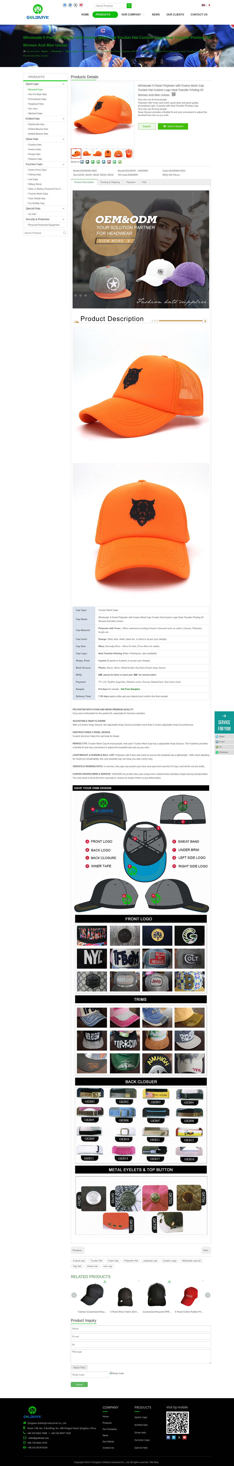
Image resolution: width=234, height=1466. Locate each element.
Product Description (84, 182)
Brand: (121, 170)
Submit (79, 1384)
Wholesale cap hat (191, 1260)
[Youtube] (81, 5)
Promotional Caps (37, 99)
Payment (130, 182)
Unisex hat (92, 1266)
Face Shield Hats (37, 198)
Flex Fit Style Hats (37, 94)
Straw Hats (32, 139)
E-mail (222, 742)
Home (106, 1416)
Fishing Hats (34, 174)
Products (107, 1423)
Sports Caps (141, 1417)
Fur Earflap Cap (36, 203)
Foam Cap (113, 1260)
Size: (75, 175)
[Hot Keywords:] (129, 5)
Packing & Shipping (110, 182)
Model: (76, 170)
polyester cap (150, 1260)
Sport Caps (32, 84)
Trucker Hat (96, 1260)
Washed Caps (35, 113)
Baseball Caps (35, 89)
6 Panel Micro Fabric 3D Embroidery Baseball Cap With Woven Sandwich (124, 1311)
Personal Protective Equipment (43, 225)
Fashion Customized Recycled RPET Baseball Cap (92, 1311)
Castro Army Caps (37, 169)
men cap (107, 1266)
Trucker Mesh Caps (38, 193)
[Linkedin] (70, 5)
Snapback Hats (36, 104)
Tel (220, 747)
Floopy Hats (34, 154)
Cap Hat (77, 1266)
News (105, 1435)
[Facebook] (65, 5)
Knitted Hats (33, 118)
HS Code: (123, 175)
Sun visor (33, 108)
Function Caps (34, 164)
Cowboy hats (34, 144)
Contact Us (108, 1447)
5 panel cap (79, 1260)
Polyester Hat (131, 1260)
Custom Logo (169, 1260)
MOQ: (166, 175)
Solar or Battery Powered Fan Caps (46, 189)
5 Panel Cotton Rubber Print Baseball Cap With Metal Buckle (189, 1311)
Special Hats (33, 208)
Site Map (154, 1462)
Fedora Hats (34, 149)
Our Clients (108, 1441)
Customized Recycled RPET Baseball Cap (157, 1311)
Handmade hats (36, 124)
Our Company (110, 1429)
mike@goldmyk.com (38, 1438)
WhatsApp (223, 752)
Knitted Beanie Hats (38, 129)
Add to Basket (175, 126)
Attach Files (79, 1367)
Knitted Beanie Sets (38, 133)
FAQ (144, 182)
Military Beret (35, 184)
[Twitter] (76, 5)
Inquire (147, 126)
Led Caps (33, 179)
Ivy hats (32, 214)
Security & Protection (38, 219)
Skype (221, 736)
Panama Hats (35, 159)
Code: (166, 170)
